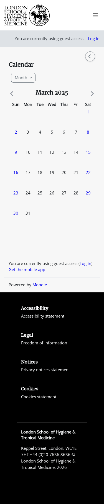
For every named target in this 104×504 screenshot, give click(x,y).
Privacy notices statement (45, 369)
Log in (94, 38)
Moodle (39, 284)
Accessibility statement (42, 316)
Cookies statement (38, 396)
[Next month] (91, 94)
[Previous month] (13, 94)
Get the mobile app (27, 269)
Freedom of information (44, 342)
